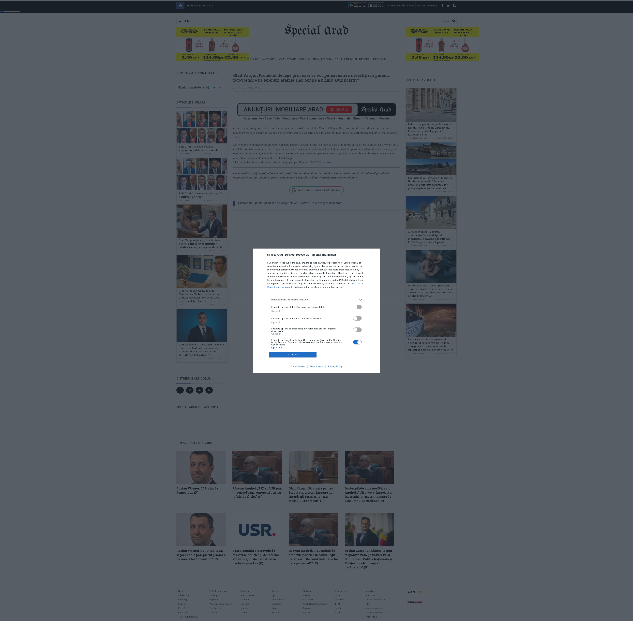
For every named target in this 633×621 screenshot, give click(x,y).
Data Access (316, 366)
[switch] (357, 307)
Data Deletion (298, 366)
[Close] (373, 255)
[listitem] (316, 299)
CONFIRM (293, 354)
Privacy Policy (335, 366)
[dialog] (316, 311)
